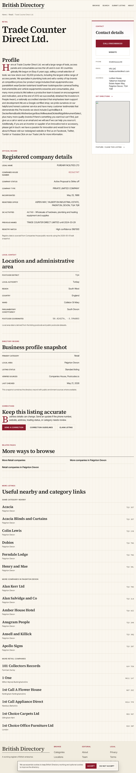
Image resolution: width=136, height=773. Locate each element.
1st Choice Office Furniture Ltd (28, 725)
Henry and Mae (15, 566)
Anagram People (16, 622)
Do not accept (106, 766)
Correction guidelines (41, 427)
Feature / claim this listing (109, 147)
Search (106, 5)
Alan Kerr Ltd (13, 586)
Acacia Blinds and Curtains (24, 518)
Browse (96, 5)
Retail (11, 14)
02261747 (74, 172)
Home (4, 14)
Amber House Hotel (18, 610)
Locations (58, 757)
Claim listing (66, 427)
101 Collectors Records (21, 665)
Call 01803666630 (112, 43)
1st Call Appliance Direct (22, 701)
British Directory (23, 5)
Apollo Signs (12, 645)
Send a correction (14, 427)
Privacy (113, 752)
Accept (91, 766)
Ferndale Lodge (15, 554)
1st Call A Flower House (21, 689)
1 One (6, 677)
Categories (59, 752)
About (131, 5)
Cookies (114, 761)
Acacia (7, 506)
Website (113, 52)
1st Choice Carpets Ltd (20, 713)
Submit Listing (118, 5)
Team (85, 757)
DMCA (113, 766)
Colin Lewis (12, 530)
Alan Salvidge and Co (19, 598)
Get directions (103, 96)
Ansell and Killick (16, 633)
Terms (113, 757)
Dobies (8, 542)
